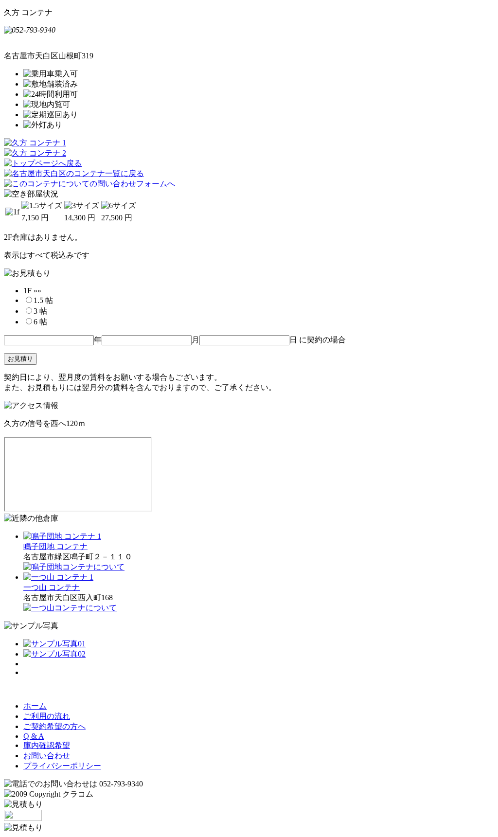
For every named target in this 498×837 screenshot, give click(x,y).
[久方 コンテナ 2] (35, 153)
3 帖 (40, 311)
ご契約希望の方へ (54, 726)
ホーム (35, 706)
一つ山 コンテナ (51, 587)
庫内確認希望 (46, 745)
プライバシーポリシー (62, 766)
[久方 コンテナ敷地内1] (54, 644)
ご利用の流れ (46, 716)
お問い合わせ (46, 755)
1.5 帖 (43, 300)
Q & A (33, 736)
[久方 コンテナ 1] (35, 143)
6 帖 (40, 322)
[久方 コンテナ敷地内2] (54, 654)
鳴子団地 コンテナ (55, 546)
